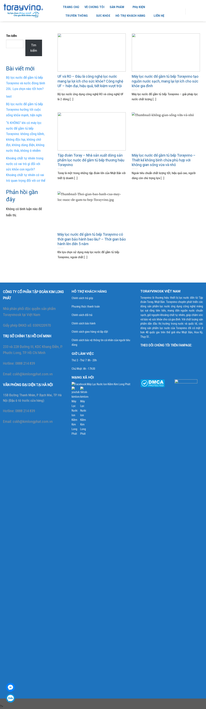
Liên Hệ (159, 15)
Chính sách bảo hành (84, 323)
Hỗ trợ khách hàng (130, 15)
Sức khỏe (103, 15)
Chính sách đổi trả (82, 315)
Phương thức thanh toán (86, 306)
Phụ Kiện (139, 7)
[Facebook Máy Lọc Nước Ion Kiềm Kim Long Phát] (101, 384)
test (9, 96)
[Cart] (192, 11)
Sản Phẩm (117, 7)
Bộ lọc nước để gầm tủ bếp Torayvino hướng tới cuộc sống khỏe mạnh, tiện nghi (24, 109)
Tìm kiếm (11, 36)
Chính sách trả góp (82, 298)
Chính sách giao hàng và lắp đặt (90, 331)
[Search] (179, 11)
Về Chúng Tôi (94, 7)
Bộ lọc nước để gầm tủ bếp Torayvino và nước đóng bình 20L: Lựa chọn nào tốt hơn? (25, 83)
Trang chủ (71, 7)
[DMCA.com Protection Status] (152, 383)
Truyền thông (76, 15)
